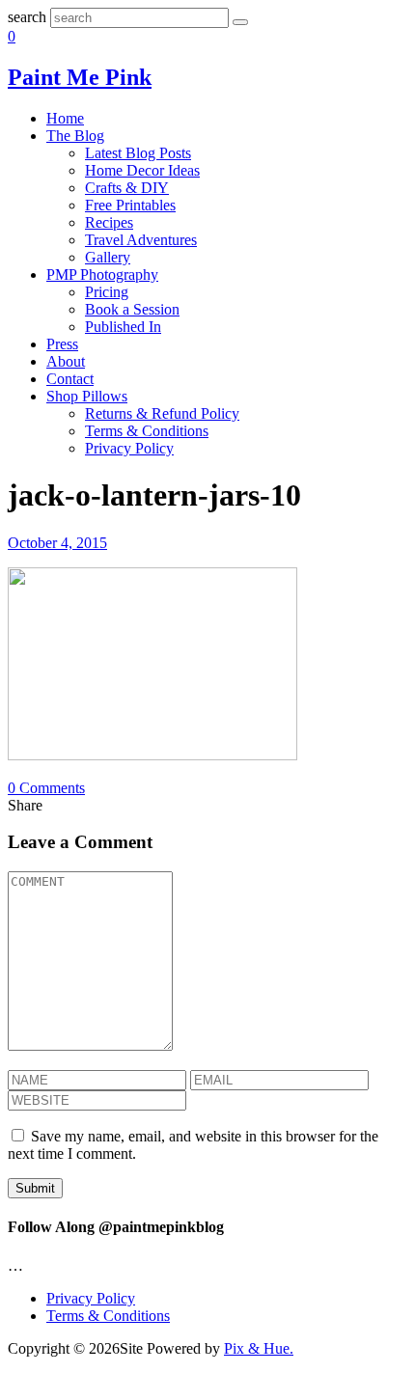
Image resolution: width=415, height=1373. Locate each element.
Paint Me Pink (80, 77)
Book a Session (132, 309)
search (27, 17)
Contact (70, 379)
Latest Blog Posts (138, 153)
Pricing (106, 292)
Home (65, 118)
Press (62, 344)
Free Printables (130, 205)
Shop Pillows (86, 396)
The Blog (75, 135)
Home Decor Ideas (142, 170)
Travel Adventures (141, 240)
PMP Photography (102, 274)
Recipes (109, 222)
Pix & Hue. (258, 1348)
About (65, 361)
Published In (123, 326)
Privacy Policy (129, 448)
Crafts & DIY (127, 187)
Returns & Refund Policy (162, 413)
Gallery (107, 257)
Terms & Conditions (146, 431)
